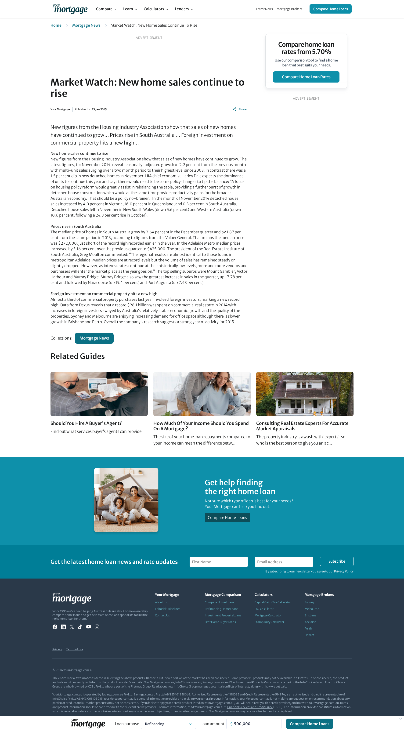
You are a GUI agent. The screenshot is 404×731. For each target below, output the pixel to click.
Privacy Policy (344, 571)
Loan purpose (127, 723)
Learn (128, 9)
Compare (104, 9)
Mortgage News (86, 25)
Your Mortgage (60, 109)
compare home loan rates (306, 77)
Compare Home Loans (330, 9)
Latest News (264, 9)
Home (55, 25)
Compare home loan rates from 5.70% (306, 48)
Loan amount (212, 723)
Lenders (182, 9)
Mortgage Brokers (289, 9)
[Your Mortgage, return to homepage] (70, 9)
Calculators (154, 9)
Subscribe (336, 561)
